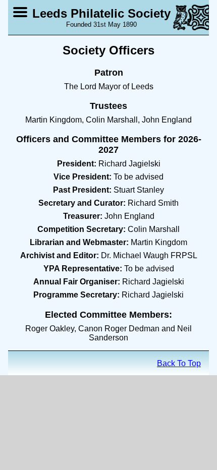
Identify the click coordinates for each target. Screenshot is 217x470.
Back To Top (179, 363)
